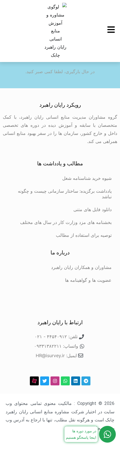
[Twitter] (44, 380)
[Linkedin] (75, 380)
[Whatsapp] (65, 380)
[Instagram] (55, 380)
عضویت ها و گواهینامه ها (88, 280)
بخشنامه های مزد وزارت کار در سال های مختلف (66, 222)
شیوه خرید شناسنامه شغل (87, 178)
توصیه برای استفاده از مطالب (84, 235)
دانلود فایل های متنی (92, 209)
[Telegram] (85, 380)
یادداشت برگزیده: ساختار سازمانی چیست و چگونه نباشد (65, 193)
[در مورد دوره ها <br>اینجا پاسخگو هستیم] (107, 434)
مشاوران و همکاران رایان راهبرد (81, 267)
